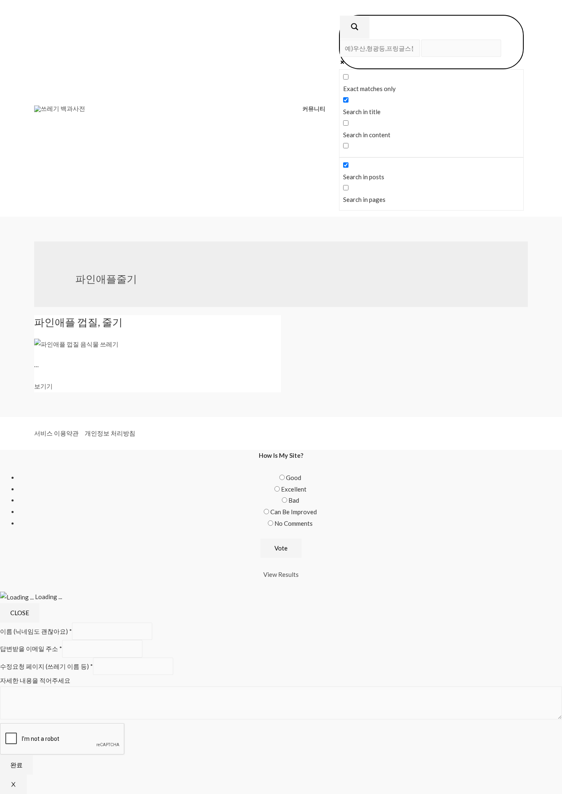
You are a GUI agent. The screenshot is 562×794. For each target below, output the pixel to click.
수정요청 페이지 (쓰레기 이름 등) (46, 666)
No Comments (293, 523)
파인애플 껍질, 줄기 (78, 322)
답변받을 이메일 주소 (31, 649)
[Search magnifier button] (354, 27)
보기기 (43, 386)
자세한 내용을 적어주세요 (35, 680)
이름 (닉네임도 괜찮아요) (36, 631)
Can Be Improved (293, 511)
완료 (16, 764)
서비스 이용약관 (56, 433)
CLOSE (19, 612)
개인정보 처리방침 (110, 433)
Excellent (294, 489)
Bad (293, 500)
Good (293, 477)
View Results (281, 574)
